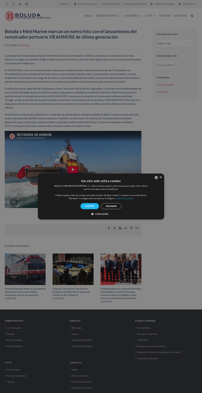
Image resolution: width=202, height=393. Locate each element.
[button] (101, 214)
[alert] (101, 196)
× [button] (160, 177)
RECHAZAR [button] (111, 206)
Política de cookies (124, 198)
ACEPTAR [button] (89, 206)
